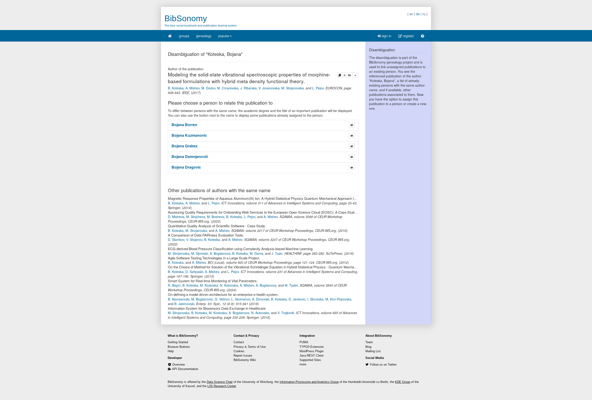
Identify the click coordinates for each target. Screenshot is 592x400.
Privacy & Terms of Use (250, 346)
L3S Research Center (221, 386)
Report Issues (243, 355)
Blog (368, 346)
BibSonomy (185, 18)
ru (424, 14)
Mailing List (373, 351)
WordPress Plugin (311, 351)
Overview (178, 364)
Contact (239, 342)
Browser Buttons (179, 346)
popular (223, 35)
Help (171, 351)
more (302, 364)
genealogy (203, 35)
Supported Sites (310, 360)
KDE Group (402, 382)
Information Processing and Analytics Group (309, 382)
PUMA (303, 342)
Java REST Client (311, 355)
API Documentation (185, 369)
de (418, 14)
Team (369, 342)
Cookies (239, 351)
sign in (386, 35)
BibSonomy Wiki (245, 360)
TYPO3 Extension (311, 346)
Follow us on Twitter (383, 364)
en (411, 14)
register (408, 35)
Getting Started (178, 342)
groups (184, 35)
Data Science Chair (220, 382)
